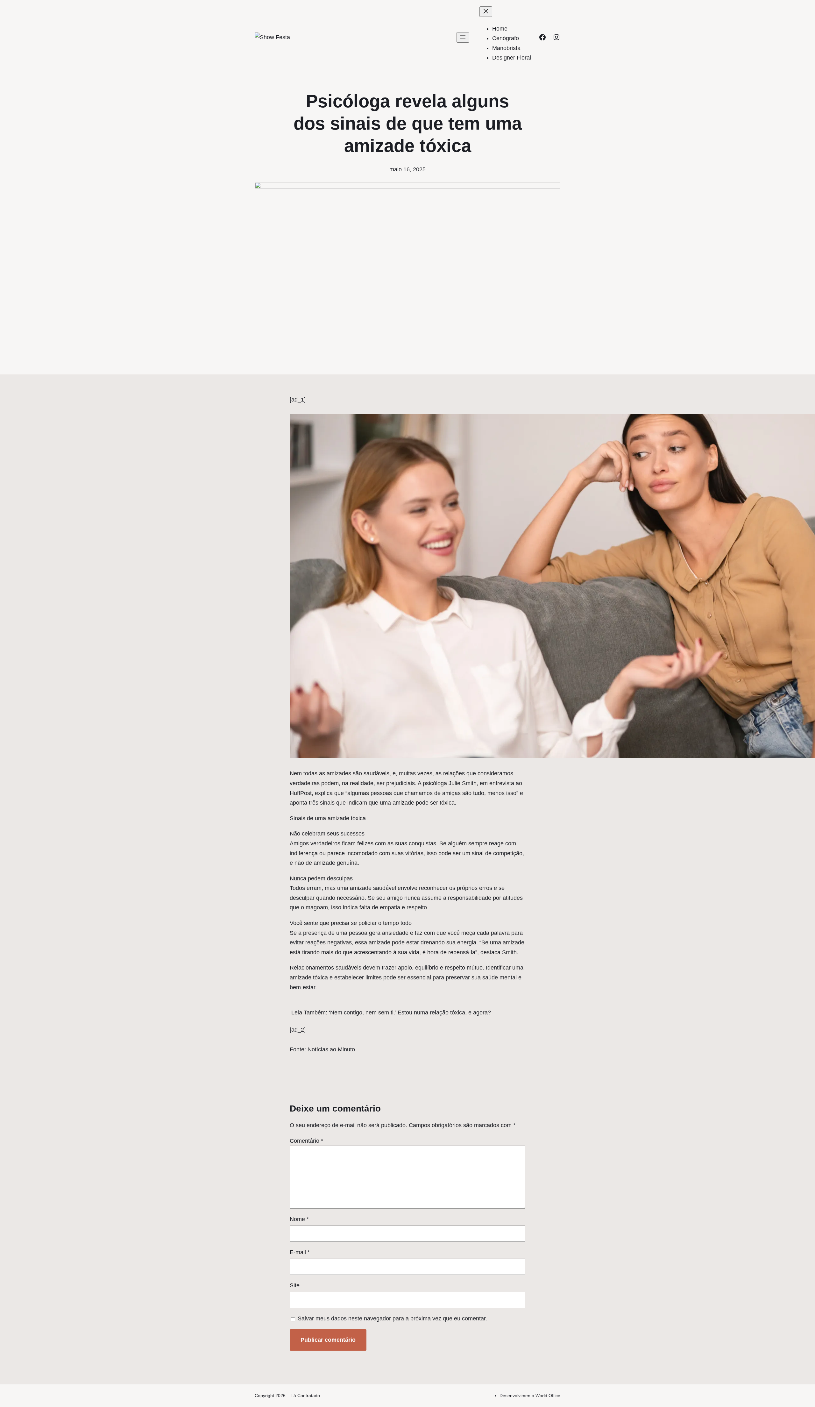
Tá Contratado (305, 1395)
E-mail (300, 1252)
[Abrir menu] (463, 37)
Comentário (306, 1141)
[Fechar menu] (485, 11)
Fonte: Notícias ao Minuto (322, 1049)
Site (295, 1285)
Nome (299, 1219)
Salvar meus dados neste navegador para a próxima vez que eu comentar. (392, 1318)
